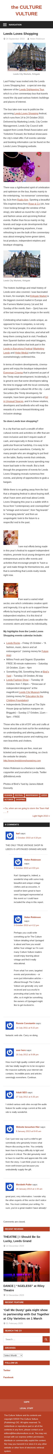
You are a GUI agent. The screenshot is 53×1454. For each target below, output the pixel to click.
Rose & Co (34, 204)
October (8, 800)
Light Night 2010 (40, 816)
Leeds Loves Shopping (26, 113)
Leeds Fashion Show (17, 680)
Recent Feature (14, 1302)
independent (32, 795)
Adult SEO (21, 1092)
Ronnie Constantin (25, 1023)
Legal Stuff (26, 1408)
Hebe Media (21, 353)
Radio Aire (22, 200)
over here (21, 1050)
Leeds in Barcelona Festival (18, 348)
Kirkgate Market (38, 296)
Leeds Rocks (13, 643)
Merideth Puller (24, 1184)
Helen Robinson (37, 39)
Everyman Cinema (13, 372)
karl (18, 833)
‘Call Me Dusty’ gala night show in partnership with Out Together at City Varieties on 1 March (26, 1314)
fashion (8, 795)
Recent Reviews (14, 1229)
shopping (20, 800)
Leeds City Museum (29, 692)
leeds (44, 795)
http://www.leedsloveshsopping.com (22, 760)
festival (19, 795)
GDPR (26, 1402)
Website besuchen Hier (28, 1127)
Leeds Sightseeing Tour (31, 89)
